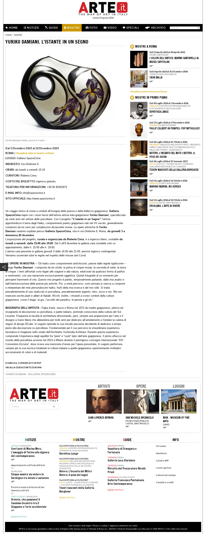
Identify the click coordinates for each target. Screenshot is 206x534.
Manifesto (161, 453)
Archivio (158, 27)
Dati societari (74, 526)
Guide (53, 27)
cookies (104, 526)
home (8, 35)
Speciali (132, 27)
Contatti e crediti (165, 482)
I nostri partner (164, 467)
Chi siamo (161, 446)
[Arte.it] (103, 8)
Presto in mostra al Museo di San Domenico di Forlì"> (28, 497)
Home (13, 27)
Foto (94, 27)
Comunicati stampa (166, 475)
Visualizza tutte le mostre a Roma (35, 153)
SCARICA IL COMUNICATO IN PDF (23, 363)
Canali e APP (162, 460)
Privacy (96, 526)
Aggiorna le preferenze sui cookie (123, 526)
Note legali (86, 526)
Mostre (73, 27)
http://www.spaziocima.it (41, 198)
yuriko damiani (16, 374)
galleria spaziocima (42, 374)
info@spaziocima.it (34, 192)
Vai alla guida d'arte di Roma (23, 367)
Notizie (33, 27)
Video (112, 27)
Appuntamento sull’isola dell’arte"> (30, 472)
